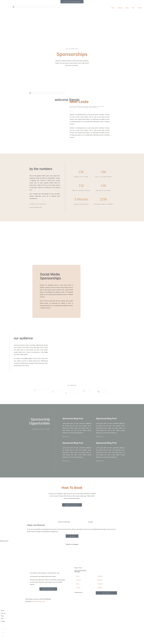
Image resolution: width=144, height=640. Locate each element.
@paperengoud (4, 541)
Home (113, 7)
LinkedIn (99, 587)
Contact (139, 7)
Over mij (120, 7)
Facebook (100, 583)
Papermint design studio (38, 601)
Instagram (100, 576)
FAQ (133, 7)
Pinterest (99, 580)
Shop (127, 7)
